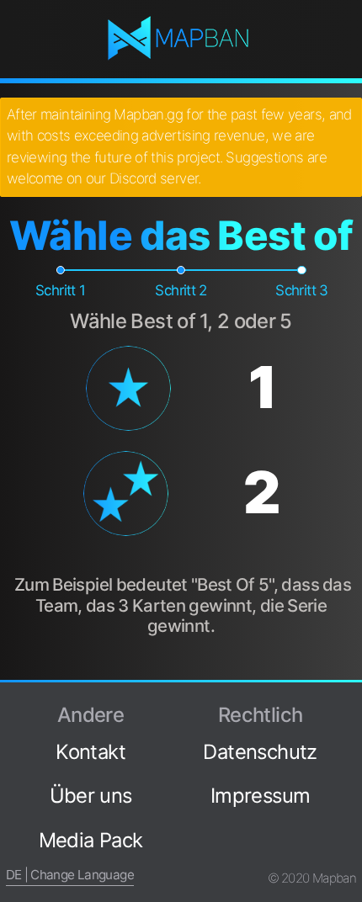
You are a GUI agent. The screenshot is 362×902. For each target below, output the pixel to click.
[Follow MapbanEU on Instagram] (349, 764)
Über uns (91, 795)
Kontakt (90, 752)
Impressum (260, 795)
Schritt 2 (180, 290)
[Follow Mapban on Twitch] (349, 793)
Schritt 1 (60, 290)
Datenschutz (260, 752)
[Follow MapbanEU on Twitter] (349, 735)
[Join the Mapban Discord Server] (349, 850)
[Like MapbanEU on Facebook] (349, 706)
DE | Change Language (70, 875)
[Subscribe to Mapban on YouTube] (349, 822)
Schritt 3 (301, 290)
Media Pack (91, 840)
